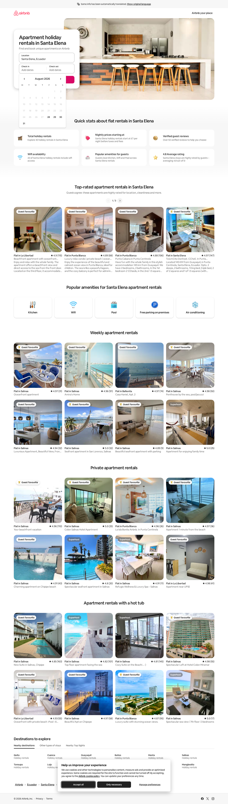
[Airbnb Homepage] (22, 13)
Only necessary (114, 784)
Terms (49, 798)
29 (54, 117)
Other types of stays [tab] (50, 745)
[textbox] (32, 70)
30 (60, 117)
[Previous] (108, 200)
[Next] (119, 200)
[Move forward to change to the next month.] (60, 79)
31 (24, 123)
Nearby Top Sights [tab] (75, 745)
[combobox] (46, 59)
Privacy (39, 798)
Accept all (78, 784)
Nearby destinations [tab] (24, 745)
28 (48, 117)
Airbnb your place (202, 13)
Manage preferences (149, 784)
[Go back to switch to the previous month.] (24, 79)
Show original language (139, 4)
